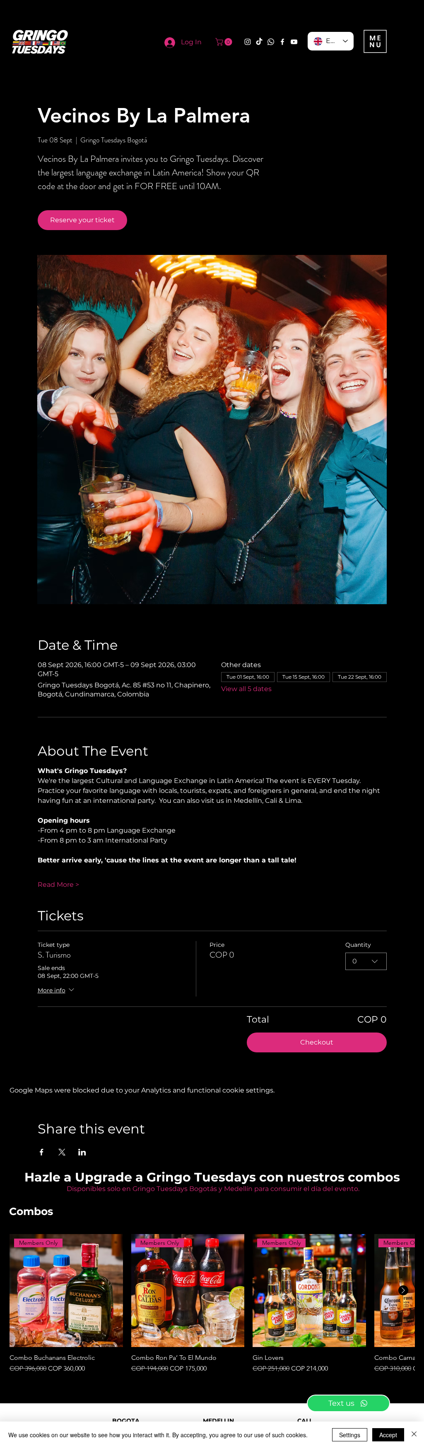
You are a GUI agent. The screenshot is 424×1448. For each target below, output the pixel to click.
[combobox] (366, 961)
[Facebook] (282, 42)
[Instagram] (247, 42)
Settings (349, 1435)
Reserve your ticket (82, 220)
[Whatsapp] (271, 42)
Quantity (358, 945)
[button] (224, 42)
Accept (388, 1435)
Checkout (316, 1042)
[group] (212, 1304)
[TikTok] (259, 42)
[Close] (414, 1434)
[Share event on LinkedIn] (82, 1152)
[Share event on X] (62, 1152)
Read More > (58, 884)
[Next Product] (403, 1290)
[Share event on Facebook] (42, 1152)
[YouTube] (294, 42)
